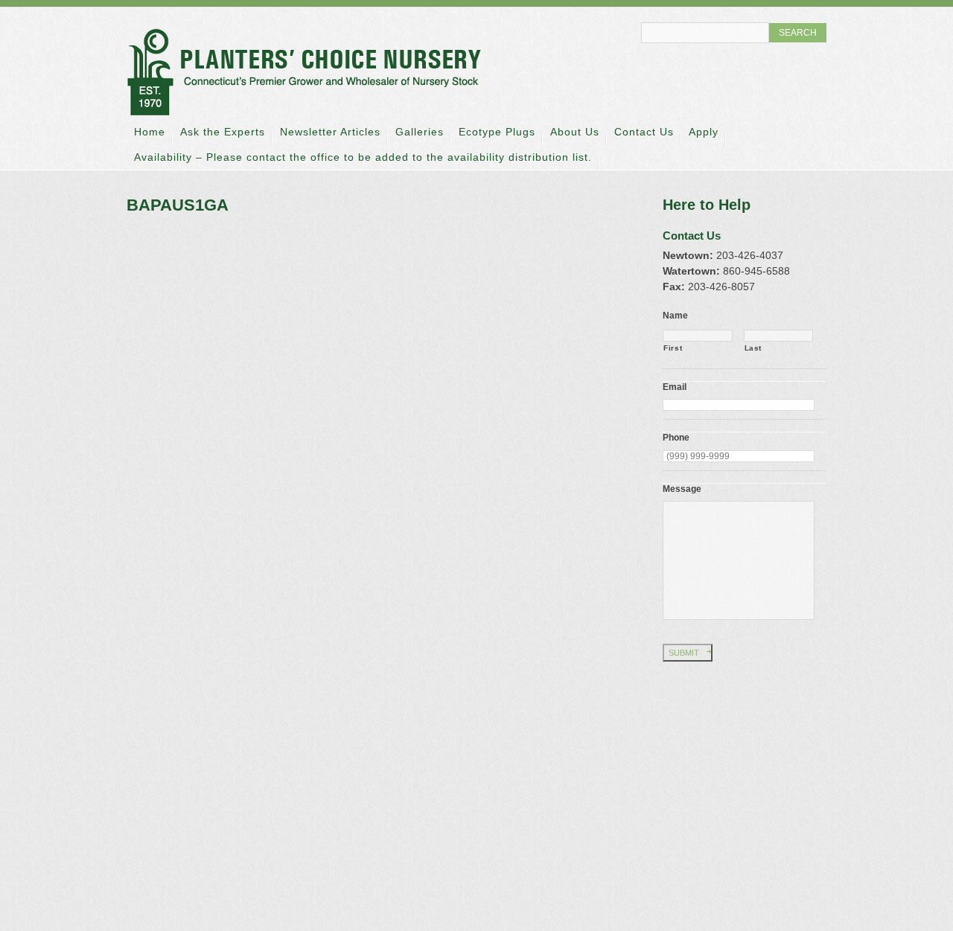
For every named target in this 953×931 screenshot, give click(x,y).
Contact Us (644, 132)
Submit (684, 652)
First (672, 348)
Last (753, 348)
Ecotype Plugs (497, 132)
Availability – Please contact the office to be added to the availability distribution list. (363, 157)
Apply (703, 132)
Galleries (419, 132)
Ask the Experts (222, 132)
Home (149, 132)
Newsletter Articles (330, 132)
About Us (574, 132)
